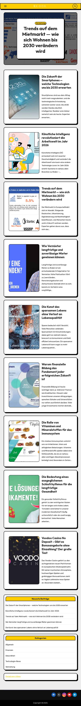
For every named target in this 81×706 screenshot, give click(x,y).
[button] (73, 39)
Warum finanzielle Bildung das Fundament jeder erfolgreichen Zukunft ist (56, 372)
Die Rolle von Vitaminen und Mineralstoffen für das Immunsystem (57, 428)
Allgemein (10, 645)
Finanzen (9, 650)
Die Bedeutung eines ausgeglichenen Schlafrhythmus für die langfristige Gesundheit (57, 484)
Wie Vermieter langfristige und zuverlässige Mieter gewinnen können (55, 251)
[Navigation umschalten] (5, 6)
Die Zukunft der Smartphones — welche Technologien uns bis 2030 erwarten (56, 82)
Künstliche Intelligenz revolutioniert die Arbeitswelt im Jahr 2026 (56, 139)
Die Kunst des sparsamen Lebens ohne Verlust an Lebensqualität (54, 312)
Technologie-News (13, 661)
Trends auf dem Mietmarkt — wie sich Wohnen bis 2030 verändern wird (40, 39)
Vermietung (40, 23)
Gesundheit (10, 656)
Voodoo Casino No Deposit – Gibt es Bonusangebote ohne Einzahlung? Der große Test (57, 545)
